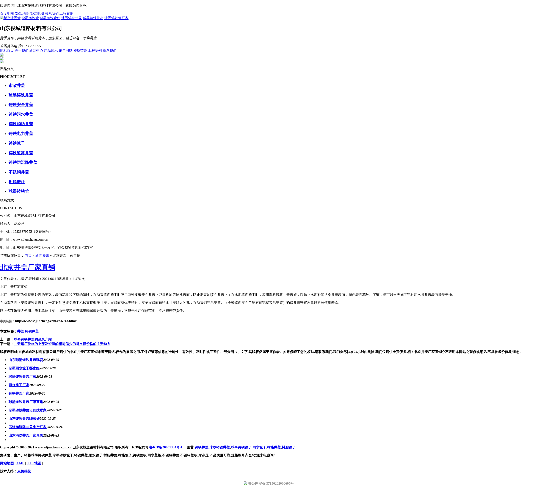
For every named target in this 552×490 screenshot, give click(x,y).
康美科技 (24, 471)
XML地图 (22, 13)
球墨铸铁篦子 (241, 447)
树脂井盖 (274, 447)
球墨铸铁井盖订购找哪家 (28, 410)
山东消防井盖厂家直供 (26, 435)
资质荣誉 (80, 50)
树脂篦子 (289, 447)
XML (20, 463)
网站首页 (7, 50)
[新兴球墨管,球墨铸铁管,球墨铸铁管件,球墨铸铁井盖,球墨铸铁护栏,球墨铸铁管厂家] (64, 18)
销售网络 (65, 50)
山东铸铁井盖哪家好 (24, 418)
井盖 (20, 331)
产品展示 (51, 50)
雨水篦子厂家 (19, 385)
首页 (28, 255)
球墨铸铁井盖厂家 (22, 376)
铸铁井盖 (32, 331)
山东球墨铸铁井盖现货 (26, 360)
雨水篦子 (259, 447)
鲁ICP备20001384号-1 (165, 447)
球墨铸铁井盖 (219, 447)
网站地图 (7, 463)
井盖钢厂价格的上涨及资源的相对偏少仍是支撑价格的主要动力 (62, 344)
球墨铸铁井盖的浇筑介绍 (33, 339)
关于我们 (21, 50)
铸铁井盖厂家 (19, 393)
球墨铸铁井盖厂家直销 (26, 402)
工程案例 (66, 13)
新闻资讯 (42, 255)
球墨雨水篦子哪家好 (24, 368)
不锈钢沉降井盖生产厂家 (28, 427)
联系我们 (52, 13)
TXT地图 (37, 13)
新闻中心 (36, 50)
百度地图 (7, 13)
